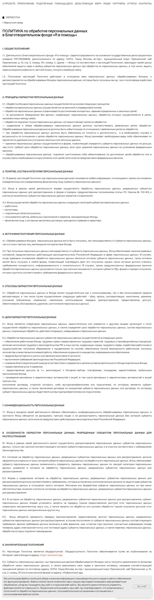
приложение (25, 4)
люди (107, 4)
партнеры (119, 4)
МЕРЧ (98, 4)
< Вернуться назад (12, 23)
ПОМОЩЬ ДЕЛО (64, 4)
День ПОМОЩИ (84, 4)
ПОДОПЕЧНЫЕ (44, 4)
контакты (145, 4)
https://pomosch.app (51, 555)
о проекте (8, 4)
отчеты (132, 4)
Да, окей (141, 586)
